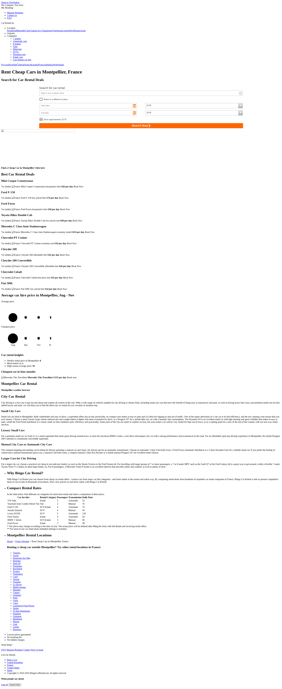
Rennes (77, 30)
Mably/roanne (19, 587)
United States (13, 668)
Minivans (17, 49)
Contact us (12, 15)
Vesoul (16, 579)
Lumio (16, 627)
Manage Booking (15, 12)
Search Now (15, 685)
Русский (5, 64)
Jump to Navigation (10, 2)
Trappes (16, 553)
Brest (14, 30)
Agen (83, 30)
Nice (71, 30)
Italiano (49, 64)
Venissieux (18, 574)
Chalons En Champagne (41, 30)
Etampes (17, 613)
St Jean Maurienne (21, 611)
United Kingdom (15, 662)
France (10, 665)
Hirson (16, 621)
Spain (9, 670)
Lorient (65, 30)
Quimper (17, 595)
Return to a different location (56, 99)
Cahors (16, 592)
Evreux (16, 571)
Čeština (20, 64)
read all (4, 684)
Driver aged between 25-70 (55, 119)
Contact (26, 650)
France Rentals (22, 541)
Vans (15, 46)
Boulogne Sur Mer (21, 558)
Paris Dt (16, 563)
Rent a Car (12, 660)
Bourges (17, 561)
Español (35, 64)
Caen (27, 30)
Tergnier (17, 582)
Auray (16, 555)
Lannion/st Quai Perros (23, 606)
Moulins (17, 590)
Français (42, 64)
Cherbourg (57, 30)
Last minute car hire (22, 59)
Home (10, 541)
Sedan (16, 608)
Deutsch (27, 64)
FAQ (9, 18)
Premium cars (19, 54)
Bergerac (17, 629)
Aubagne (17, 616)
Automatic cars (20, 41)
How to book (37, 650)
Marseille (20, 30)
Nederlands (58, 64)
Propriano (17, 566)
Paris (9, 30)
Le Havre (17, 584)
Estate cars (18, 57)
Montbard (17, 619)
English (13, 64)
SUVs (16, 52)
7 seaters (17, 38)
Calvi (15, 576)
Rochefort (17, 568)
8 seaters (17, 44)
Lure (15, 624)
